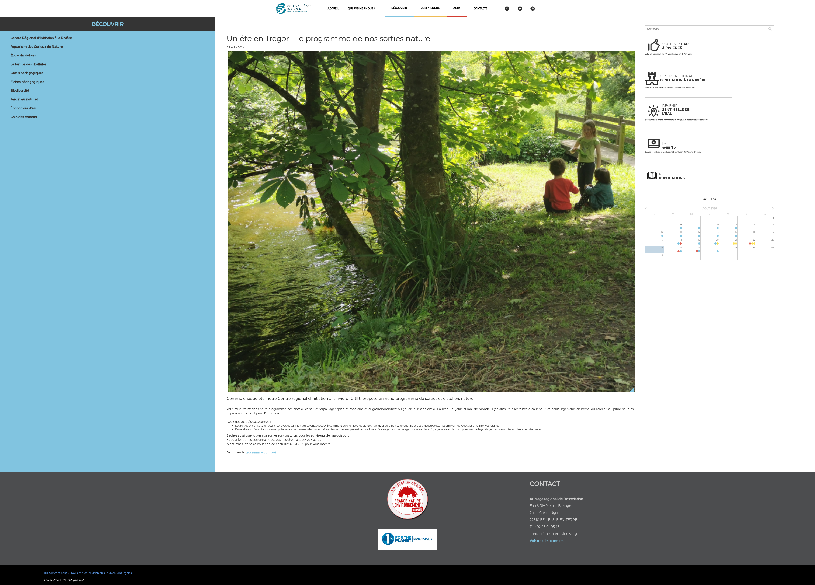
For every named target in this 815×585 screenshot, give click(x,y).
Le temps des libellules (28, 64)
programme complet (260, 452)
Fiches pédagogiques (27, 82)
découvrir (399, 7)
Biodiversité (20, 90)
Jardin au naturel (24, 99)
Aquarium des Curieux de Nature (37, 46)
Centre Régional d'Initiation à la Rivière (41, 38)
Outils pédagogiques (27, 73)
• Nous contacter (80, 572)
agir (456, 7)
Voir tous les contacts (547, 541)
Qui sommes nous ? (361, 8)
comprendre (430, 7)
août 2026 (710, 208)
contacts (480, 8)
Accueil (333, 8)
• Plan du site (100, 572)
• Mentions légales (120, 572)
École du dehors (23, 55)
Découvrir (107, 24)
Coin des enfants (24, 117)
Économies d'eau (24, 108)
